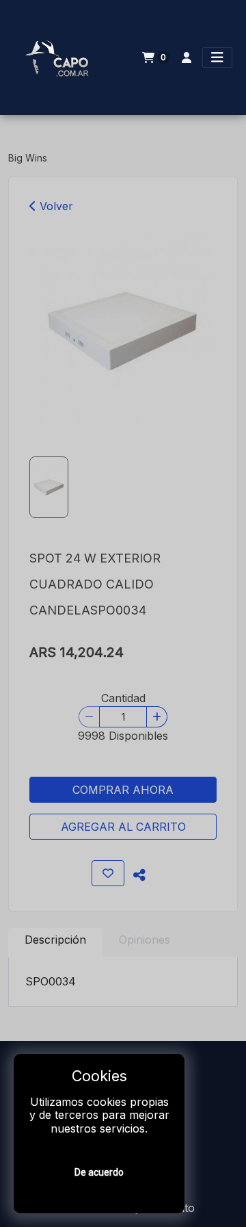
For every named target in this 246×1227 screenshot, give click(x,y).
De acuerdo (99, 1172)
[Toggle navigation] (217, 57)
